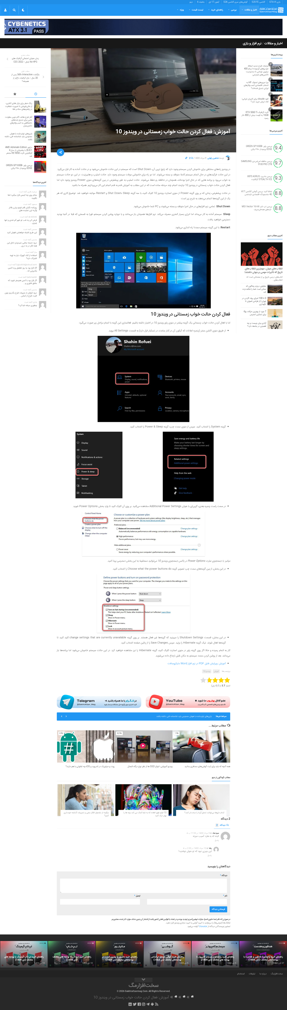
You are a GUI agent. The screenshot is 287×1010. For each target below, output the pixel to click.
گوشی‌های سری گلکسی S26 (235, 2)
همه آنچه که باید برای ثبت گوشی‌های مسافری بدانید (207, 766)
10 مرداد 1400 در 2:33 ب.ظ (194, 848)
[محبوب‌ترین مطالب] (14, 94)
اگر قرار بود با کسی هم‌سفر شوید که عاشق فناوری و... (22, 282)
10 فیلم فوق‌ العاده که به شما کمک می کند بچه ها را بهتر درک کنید (144, 814)
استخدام (241, 974)
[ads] (143, 27)
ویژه (182, 10)
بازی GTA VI (274, 2)
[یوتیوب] (188, 702)
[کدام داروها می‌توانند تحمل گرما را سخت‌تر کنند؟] (201, 800)
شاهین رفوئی (213, 158)
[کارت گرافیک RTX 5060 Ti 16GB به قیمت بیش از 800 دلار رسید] (277, 115)
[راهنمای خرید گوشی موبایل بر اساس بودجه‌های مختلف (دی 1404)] (167, 954)
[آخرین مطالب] (35, 94)
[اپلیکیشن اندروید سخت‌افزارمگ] (152, 1004)
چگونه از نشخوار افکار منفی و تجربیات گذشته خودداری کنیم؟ (86, 814)
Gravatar (203, 926)
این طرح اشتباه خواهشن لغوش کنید (22, 232)
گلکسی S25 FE (258, 2)
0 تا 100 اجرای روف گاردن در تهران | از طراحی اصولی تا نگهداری (254, 301)
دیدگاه (220, 825)
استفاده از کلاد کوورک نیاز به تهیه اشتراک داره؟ (23, 257)
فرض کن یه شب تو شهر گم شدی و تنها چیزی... (20, 221)
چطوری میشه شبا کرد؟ (27, 305)
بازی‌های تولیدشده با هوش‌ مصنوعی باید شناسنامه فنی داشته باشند (18, 136)
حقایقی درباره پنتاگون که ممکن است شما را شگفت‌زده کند (254, 289)
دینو (191, 2)
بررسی (234, 10)
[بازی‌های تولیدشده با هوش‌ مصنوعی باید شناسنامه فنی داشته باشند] (40, 137)
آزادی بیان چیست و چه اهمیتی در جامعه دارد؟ (256, 324)
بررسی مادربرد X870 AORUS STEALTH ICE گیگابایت (259, 178)
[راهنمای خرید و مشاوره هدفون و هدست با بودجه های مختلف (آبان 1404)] (263, 954)
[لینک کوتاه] (186, 158)
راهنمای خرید (217, 10)
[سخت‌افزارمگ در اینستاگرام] (143, 1004)
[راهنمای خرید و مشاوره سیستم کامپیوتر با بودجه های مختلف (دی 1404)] (215, 954)
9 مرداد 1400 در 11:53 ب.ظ (198, 833)
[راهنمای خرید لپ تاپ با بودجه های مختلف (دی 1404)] (71, 954)
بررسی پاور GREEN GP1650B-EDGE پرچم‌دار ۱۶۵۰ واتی (259, 148)
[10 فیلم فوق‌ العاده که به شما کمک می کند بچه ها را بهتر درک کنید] (143, 800)
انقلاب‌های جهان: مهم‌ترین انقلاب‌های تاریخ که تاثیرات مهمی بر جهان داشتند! (264, 270)
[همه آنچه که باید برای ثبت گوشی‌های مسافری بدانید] (201, 746)
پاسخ (217, 840)
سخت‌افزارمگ (277, 974)
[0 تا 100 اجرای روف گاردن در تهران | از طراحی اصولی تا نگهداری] (275, 301)
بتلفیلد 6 (200, 2)
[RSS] (157, 1004)
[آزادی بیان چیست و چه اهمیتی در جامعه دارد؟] (275, 324)
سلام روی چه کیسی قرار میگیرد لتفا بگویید (22, 196)
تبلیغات (252, 974)
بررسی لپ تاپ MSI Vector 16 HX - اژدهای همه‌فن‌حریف (257, 208)
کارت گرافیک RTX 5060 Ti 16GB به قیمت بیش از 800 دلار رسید (255, 115)
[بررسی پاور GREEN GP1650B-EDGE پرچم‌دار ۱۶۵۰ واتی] (40, 167)
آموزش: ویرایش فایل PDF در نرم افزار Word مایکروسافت (197, 663)
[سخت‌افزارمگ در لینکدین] (130, 1004)
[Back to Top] (143, 980)
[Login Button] (5, 10)
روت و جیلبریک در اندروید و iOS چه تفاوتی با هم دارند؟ (90, 766)
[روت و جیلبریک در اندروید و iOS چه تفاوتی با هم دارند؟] (86, 746)
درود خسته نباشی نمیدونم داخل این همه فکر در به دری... (22, 244)
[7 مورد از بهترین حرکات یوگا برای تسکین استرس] (275, 313)
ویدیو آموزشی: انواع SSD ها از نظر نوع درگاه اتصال (150, 766)
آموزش (216, 671)
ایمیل (137, 896)
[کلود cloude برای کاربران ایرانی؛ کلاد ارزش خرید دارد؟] (277, 100)
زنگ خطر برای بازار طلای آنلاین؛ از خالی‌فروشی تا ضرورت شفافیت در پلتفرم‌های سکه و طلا (18, 106)
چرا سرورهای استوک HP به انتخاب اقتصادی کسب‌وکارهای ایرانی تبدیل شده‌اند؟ (256, 85)
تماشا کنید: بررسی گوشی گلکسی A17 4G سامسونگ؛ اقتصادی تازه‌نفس (256, 193)
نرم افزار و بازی (252, 43)
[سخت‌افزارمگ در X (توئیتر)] (134, 1004)
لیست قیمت (197, 10)
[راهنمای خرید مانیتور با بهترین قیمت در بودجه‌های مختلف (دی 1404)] (119, 954)
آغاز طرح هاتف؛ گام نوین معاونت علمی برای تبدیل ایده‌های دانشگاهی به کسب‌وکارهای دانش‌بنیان (18, 121)
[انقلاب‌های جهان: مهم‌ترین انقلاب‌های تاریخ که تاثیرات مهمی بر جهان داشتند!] (262, 254)
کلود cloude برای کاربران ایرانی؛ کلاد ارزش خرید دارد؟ (255, 100)
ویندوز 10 (206, 671)
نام (225, 896)
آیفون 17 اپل (214, 2)
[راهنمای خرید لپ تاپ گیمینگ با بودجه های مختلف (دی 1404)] (24, 954)
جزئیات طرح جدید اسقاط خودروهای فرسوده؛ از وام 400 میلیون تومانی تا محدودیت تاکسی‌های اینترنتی (256, 70)
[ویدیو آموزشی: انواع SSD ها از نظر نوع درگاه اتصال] (143, 746)
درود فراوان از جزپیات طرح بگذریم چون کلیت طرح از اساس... (21, 294)
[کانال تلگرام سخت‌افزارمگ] (147, 1004)
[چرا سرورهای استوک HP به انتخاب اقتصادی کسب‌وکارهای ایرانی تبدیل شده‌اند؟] (277, 86)
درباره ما (263, 974)
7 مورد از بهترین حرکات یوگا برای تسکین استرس (255, 313)
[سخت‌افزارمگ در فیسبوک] (139, 1004)
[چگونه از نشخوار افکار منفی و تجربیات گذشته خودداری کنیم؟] (86, 800)
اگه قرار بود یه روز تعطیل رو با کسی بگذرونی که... (22, 269)
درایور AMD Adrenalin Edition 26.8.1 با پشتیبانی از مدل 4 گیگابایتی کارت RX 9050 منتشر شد (171, 716)
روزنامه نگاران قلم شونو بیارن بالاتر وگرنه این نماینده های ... (23, 209)
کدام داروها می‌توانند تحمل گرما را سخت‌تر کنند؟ (204, 813)
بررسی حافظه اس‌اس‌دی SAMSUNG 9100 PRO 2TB (256, 163)
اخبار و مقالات (251, 10)
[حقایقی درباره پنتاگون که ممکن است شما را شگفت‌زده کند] (275, 289)
